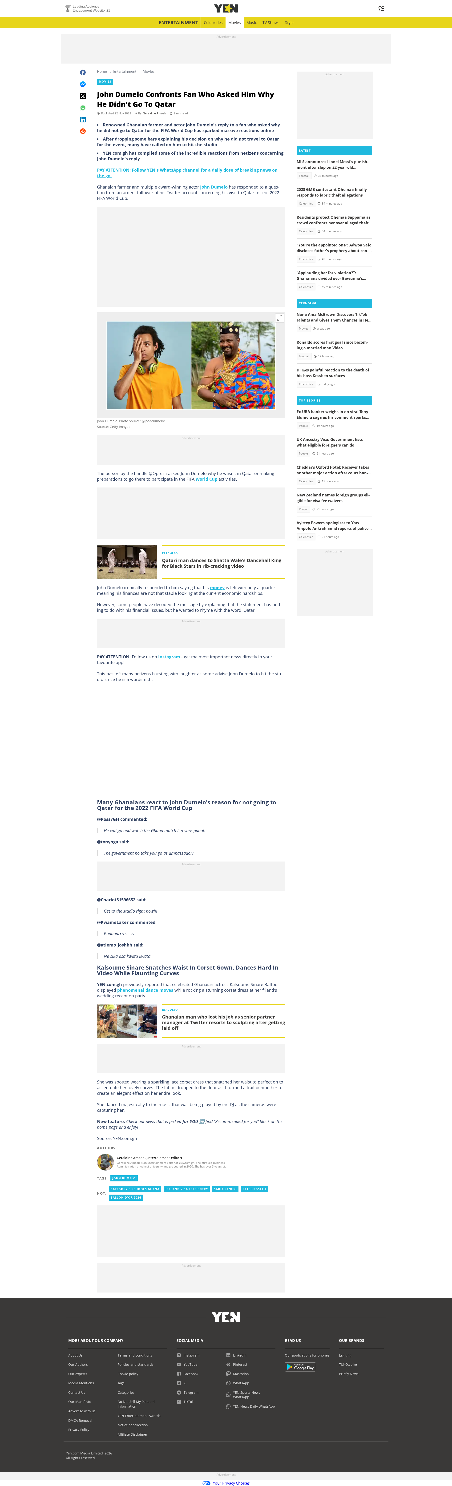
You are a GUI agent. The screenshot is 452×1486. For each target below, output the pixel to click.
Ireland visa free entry (186, 1189)
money (217, 587)
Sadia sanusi (225, 1189)
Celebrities (213, 22)
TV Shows (270, 22)
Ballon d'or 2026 (126, 1198)
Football (304, 176)
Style (289, 22)
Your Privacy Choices (231, 1483)
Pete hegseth (254, 1189)
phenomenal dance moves (145, 990)
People (303, 426)
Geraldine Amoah (154, 113)
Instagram (169, 657)
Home (102, 71)
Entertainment (178, 22)
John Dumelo (214, 187)
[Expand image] (279, 318)
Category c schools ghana (135, 1189)
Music (251, 22)
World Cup (206, 479)
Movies (234, 22)
